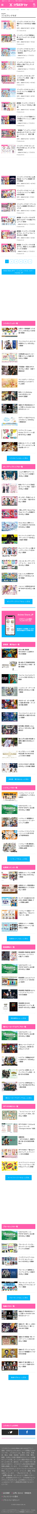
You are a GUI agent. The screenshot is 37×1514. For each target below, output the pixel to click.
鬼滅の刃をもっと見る (18, 1377)
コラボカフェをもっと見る (18, 458)
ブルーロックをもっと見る (18, 1298)
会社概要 (6, 1493)
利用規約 (22, 1512)
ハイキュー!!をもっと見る (18, 859)
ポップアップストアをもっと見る (18, 601)
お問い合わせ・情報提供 (22, 1493)
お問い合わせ (7, 1475)
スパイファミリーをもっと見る (18, 1177)
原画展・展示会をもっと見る (19, 779)
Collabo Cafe (18, 4)
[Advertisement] (18, 166)
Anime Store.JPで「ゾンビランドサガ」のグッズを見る (18, 272)
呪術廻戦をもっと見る (18, 1018)
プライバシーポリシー (11, 1500)
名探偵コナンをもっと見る (18, 938)
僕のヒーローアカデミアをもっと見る (18, 1098)
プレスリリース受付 (10, 1496)
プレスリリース (22, 1473)
